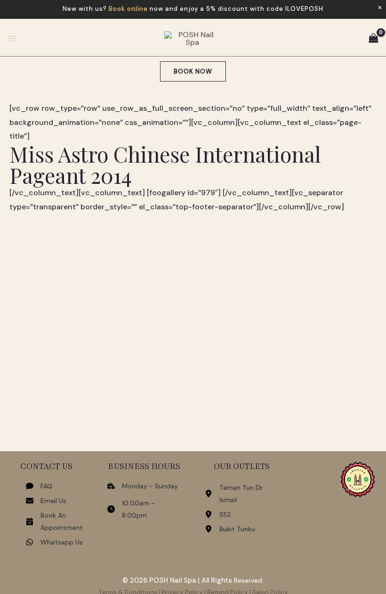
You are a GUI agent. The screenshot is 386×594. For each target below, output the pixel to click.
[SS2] (218, 514)
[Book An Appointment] (55, 521)
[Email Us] (46, 501)
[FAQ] (39, 486)
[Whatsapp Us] (54, 542)
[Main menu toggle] (12, 39)
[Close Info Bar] (380, 7)
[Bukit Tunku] (230, 529)
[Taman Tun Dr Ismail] (242, 493)
